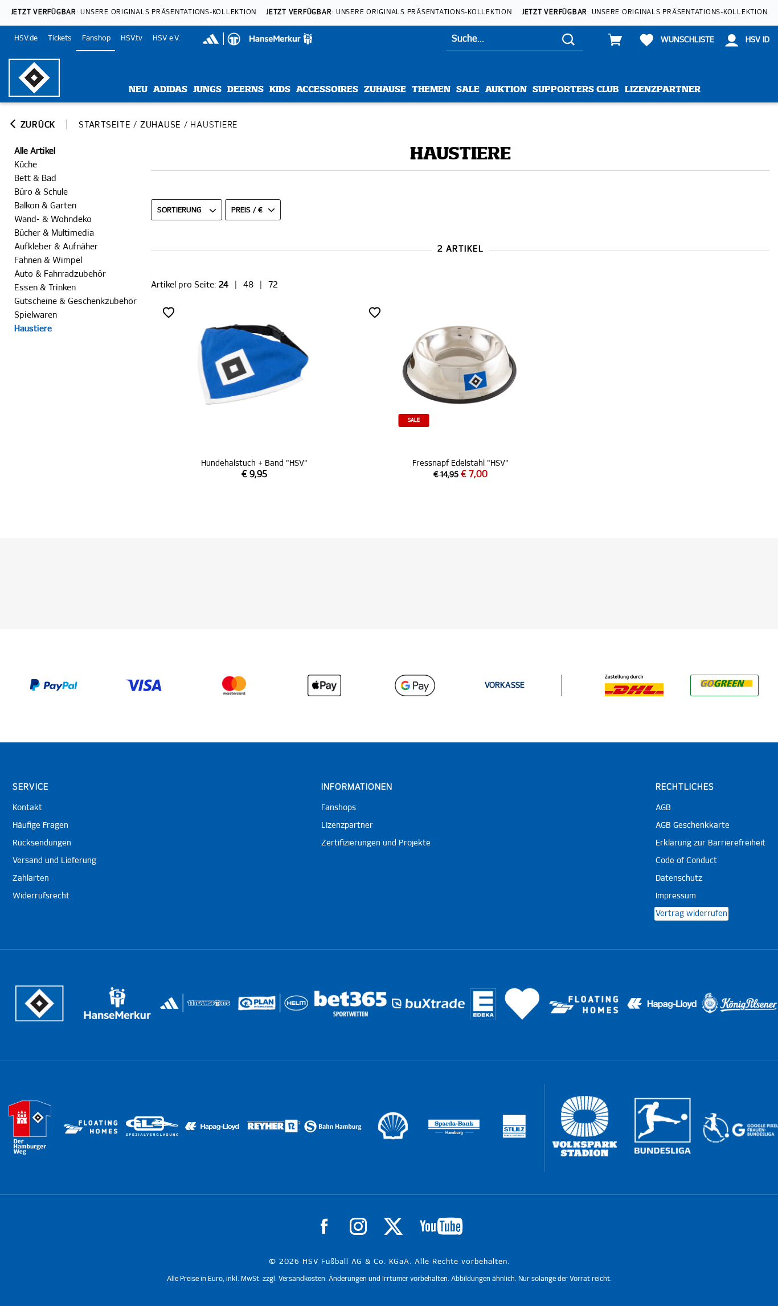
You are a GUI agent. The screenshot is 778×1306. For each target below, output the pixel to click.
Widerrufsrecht (41, 896)
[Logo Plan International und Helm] (252, 1007)
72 (273, 285)
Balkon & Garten (45, 206)
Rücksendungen (42, 843)
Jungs (207, 89)
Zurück (36, 125)
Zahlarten (31, 878)
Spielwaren (35, 315)
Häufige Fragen (40, 825)
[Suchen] (568, 39)
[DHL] (634, 685)
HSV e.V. (166, 38)
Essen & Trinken (45, 288)
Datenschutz (679, 878)
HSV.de (26, 38)
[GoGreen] (724, 685)
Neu (138, 89)
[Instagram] (358, 1226)
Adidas (170, 89)
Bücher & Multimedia (54, 233)
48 (248, 285)
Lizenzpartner (663, 89)
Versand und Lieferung (54, 861)
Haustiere (33, 329)
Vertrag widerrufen (691, 914)
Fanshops (338, 808)
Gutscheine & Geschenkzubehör (75, 301)
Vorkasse (505, 685)
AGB (663, 808)
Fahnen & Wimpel (48, 260)
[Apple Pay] (324, 685)
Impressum (676, 896)
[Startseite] (34, 78)
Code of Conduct (686, 861)
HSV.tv (131, 38)
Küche (25, 165)
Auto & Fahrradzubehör (60, 274)
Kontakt (27, 808)
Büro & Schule (41, 192)
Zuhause (385, 89)
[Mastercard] (234, 685)
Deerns (245, 89)
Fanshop (96, 38)
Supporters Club (576, 89)
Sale (468, 89)
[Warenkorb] (615, 40)
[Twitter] (393, 1226)
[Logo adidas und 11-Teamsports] (170, 1008)
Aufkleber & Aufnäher (56, 247)
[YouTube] (441, 1226)
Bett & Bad (35, 178)
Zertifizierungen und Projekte (376, 843)
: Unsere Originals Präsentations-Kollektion (134, 12)
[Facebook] (324, 1226)
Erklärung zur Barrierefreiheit (710, 843)
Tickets (60, 38)
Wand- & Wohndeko (53, 219)
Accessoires (327, 89)
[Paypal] (53, 685)
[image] (254, 391)
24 (223, 285)
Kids (279, 89)
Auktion (506, 89)
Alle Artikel (34, 151)
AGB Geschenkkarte (693, 825)
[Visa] (144, 685)
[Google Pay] (414, 685)
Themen (431, 89)
